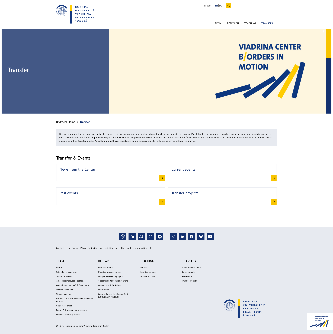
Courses (143, 267)
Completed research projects (110, 276)
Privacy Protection (89, 248)
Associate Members (64, 289)
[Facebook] (191, 236)
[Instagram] (173, 236)
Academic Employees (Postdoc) (70, 280)
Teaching (250, 23)
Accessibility (106, 248)
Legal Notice (72, 248)
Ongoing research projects (109, 272)
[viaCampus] (122, 236)
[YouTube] (210, 236)
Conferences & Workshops (109, 285)
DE (220, 5)
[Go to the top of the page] (150, 248)
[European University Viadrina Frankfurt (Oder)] (76, 14)
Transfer (267, 23)
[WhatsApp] (150, 236)
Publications (103, 289)
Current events (188, 272)
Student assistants (64, 294)
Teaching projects (148, 272)
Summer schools (147, 276)
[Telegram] (159, 236)
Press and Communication (134, 248)
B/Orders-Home (65, 122)
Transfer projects (189, 280)
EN (216, 5)
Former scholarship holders (68, 314)
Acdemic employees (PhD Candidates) (72, 285)
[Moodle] (132, 236)
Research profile (105, 267)
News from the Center (191, 267)
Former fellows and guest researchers (72, 310)
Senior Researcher (64, 276)
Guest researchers (64, 305)
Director (59, 267)
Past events (187, 276)
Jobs (117, 248)
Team (218, 23)
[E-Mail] (141, 236)
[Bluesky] (200, 236)
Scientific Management (66, 272)
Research (233, 23)
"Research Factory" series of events (113, 280)
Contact (60, 248)
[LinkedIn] (182, 236)
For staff (207, 5)
